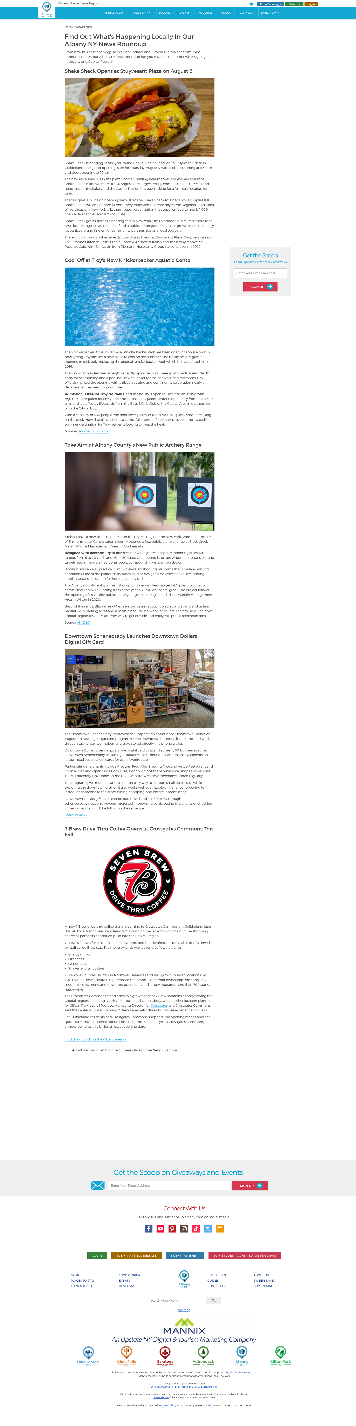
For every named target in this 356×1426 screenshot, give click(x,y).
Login (311, 4)
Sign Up (258, 287)
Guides (226, 12)
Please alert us (161, 1397)
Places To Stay (82, 1280)
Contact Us (216, 1286)
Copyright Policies (207, 1386)
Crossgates (159, 1005)
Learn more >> (76, 815)
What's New (83, 27)
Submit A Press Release (136, 1255)
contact (208, 1405)
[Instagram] (184, 1229)
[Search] (213, 1300)
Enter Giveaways (270, 4)
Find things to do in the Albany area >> (95, 1039)
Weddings (205, 12)
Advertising (263, 1286)
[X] (208, 1229)
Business (246, 12)
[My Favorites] (251, 4)
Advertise (294, 4)
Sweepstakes (264, 1280)
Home (69, 26)
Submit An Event (185, 1255)
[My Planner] (220, 1229)
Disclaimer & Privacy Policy (165, 1386)
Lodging (165, 12)
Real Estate (128, 1286)
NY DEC (83, 622)
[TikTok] (196, 1229)
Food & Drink (141, 12)
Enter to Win (270, 12)
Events (185, 12)
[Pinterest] (172, 1229)
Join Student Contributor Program (245, 1255)
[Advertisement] (178, 1110)
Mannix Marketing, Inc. (243, 1372)
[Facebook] (148, 1229)
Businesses (216, 1275)
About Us (261, 1275)
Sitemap (184, 1310)
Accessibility (167, 1405)
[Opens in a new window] (88, 1355)
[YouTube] (160, 1229)
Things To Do (114, 12)
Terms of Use (189, 1386)
